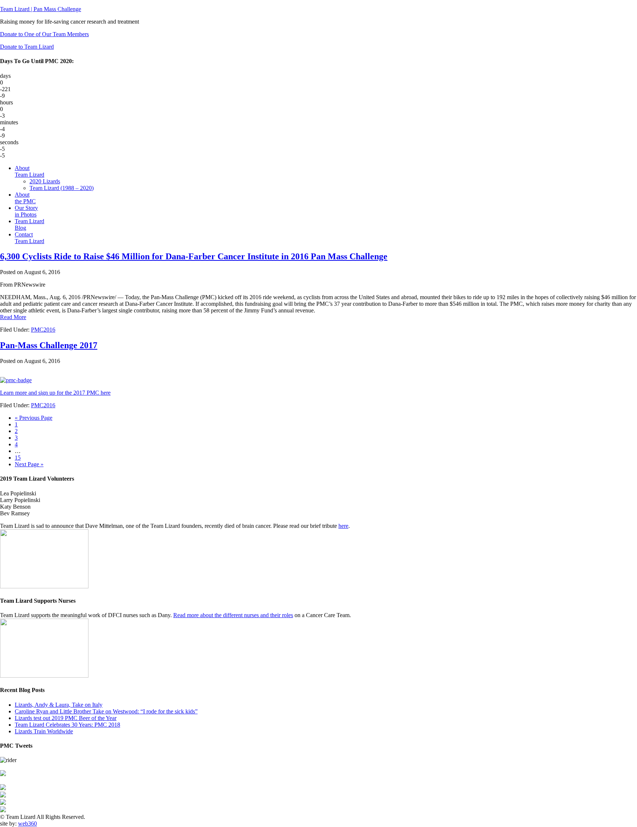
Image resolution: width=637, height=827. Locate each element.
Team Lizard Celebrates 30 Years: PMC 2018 (67, 725)
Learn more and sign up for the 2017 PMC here (55, 393)
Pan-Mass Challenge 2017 (48, 345)
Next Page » (29, 464)
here (343, 526)
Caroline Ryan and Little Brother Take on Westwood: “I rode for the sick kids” (106, 711)
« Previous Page (33, 418)
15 (18, 457)
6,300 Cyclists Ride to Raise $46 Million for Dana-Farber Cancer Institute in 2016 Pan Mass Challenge (193, 256)
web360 (27, 823)
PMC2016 (43, 329)
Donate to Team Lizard (27, 47)
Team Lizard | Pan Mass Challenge (40, 9)
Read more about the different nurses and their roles (233, 615)
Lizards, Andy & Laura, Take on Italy (58, 705)
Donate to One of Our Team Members (44, 34)
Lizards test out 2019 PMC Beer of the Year (65, 718)
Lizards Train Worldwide (44, 731)
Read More (13, 317)
